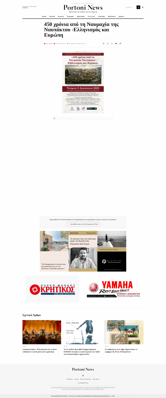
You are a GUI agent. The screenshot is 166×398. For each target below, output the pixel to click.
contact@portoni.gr (83, 383)
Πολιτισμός (49, 43)
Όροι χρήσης (95, 379)
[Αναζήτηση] (138, 7)
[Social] (143, 7)
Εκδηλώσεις (70, 379)
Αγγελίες (76, 379)
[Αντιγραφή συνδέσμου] (120, 43)
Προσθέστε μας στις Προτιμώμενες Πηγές (83, 224)
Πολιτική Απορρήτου (85, 379)
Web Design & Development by (104, 396)
